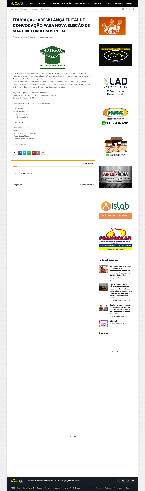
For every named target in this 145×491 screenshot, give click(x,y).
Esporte (97, 3)
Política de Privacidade (29, 9)
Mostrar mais (88, 164)
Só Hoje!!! (114, 321)
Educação (67, 3)
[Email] (38, 153)
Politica (119, 3)
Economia (54, 3)
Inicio (31, 3)
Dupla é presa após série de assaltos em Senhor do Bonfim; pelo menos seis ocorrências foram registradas (121, 309)
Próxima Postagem (87, 185)
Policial (108, 3)
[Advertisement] (115, 388)
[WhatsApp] (29, 153)
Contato (14, 9)
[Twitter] (24, 153)
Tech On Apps (75, 488)
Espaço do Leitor (83, 3)
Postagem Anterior (19, 185)
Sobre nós (45, 9)
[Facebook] (20, 153)
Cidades (41, 3)
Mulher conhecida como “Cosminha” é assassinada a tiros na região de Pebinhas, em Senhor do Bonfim (120, 270)
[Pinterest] (34, 153)
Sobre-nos (130, 488)
